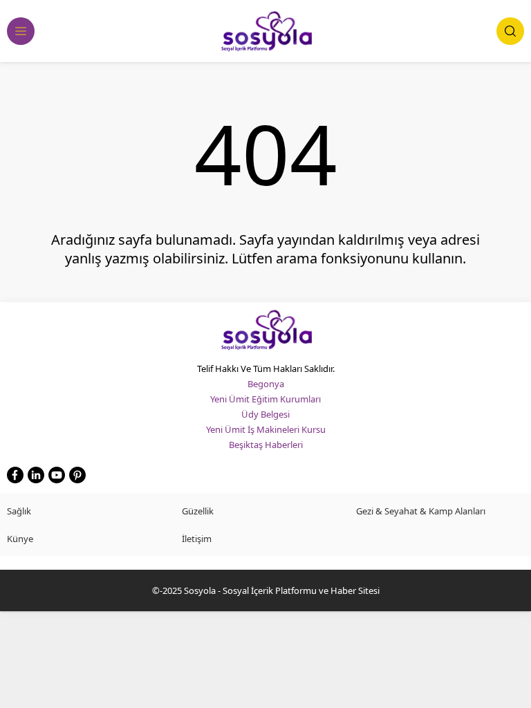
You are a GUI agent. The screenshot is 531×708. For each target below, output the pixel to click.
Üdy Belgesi (265, 414)
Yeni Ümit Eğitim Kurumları (265, 399)
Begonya (266, 384)
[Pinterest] (77, 475)
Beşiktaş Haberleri (266, 444)
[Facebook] (15, 475)
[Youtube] (56, 475)
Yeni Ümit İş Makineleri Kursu (266, 429)
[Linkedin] (36, 475)
